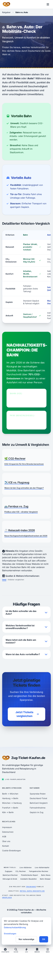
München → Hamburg (12, 803)
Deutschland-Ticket (38, 798)
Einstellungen (10, 933)
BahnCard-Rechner (10, 875)
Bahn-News (45, 875)
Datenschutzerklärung (15, 927)
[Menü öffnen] (48, 4)
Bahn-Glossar (45, 879)
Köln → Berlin (8, 812)
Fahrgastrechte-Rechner (38, 871)
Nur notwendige (26, 939)
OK (43, 939)
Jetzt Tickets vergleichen (24, 714)
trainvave (31, 886)
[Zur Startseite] (6, 4)
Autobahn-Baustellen (28, 879)
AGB (4, 836)
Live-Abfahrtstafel (42, 867)
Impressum (7, 827)
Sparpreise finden (38, 794)
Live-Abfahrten (26, 867)
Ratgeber (6, 12)
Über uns (6, 841)
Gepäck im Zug (36, 812)
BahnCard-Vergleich (39, 803)
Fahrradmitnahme (37, 808)
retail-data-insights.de (32, 891)
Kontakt (5, 846)
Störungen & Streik (10, 879)
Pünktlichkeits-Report (29, 875)
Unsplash (7, 897)
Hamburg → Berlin (10, 798)
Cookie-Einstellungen (11, 850)
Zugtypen (8, 871)
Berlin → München (10, 794)
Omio (4, 580)
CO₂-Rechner (20, 871)
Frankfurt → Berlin (10, 808)
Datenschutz (7, 832)
